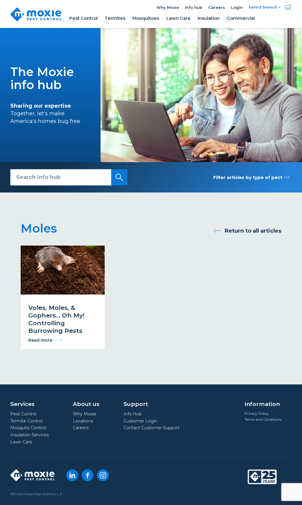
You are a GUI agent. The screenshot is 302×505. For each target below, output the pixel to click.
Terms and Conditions (262, 419)
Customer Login (140, 421)
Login (237, 7)
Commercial (241, 18)
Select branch (263, 7)
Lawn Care (178, 18)
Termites (115, 18)
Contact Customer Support (152, 427)
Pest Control (83, 18)
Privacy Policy (256, 413)
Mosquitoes (145, 18)
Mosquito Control (28, 427)
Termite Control (26, 421)
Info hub (193, 7)
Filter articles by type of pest (248, 177)
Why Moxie (167, 7)
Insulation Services (29, 434)
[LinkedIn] (72, 475)
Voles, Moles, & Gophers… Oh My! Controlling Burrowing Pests (63, 297)
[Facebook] (87, 475)
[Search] (119, 177)
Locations (83, 421)
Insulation (209, 18)
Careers (216, 7)
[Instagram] (103, 475)
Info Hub (133, 414)
